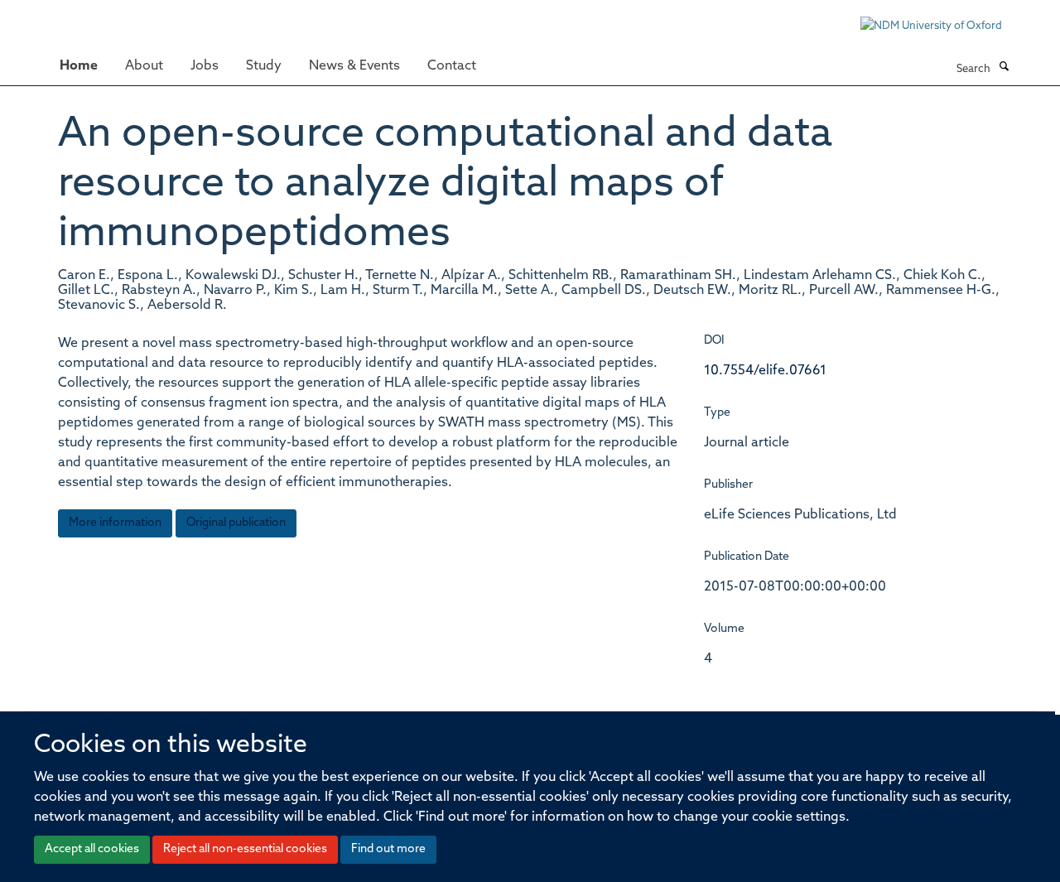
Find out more (388, 849)
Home (79, 66)
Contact (451, 66)
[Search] (1004, 68)
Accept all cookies (92, 849)
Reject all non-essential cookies (245, 849)
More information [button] (115, 523)
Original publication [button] (236, 523)
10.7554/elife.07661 (765, 371)
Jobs (204, 66)
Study (264, 66)
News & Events (354, 66)
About (144, 66)
